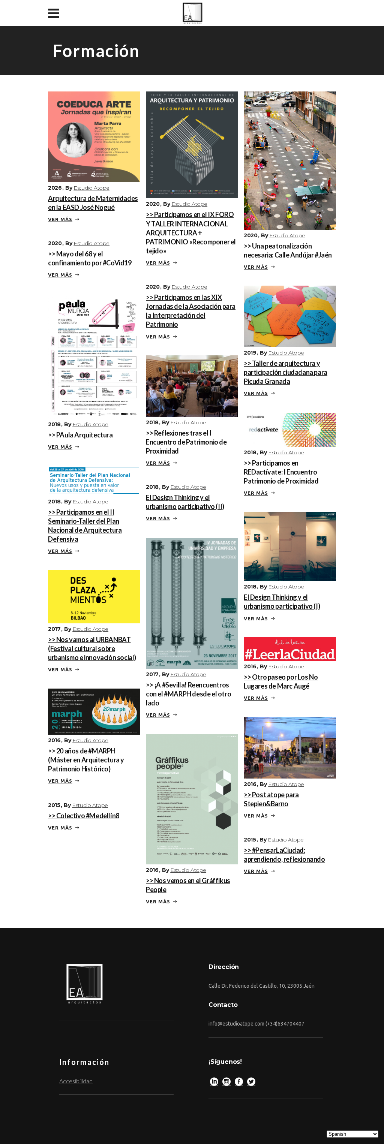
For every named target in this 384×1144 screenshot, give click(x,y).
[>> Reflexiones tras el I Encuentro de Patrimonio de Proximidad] (192, 385)
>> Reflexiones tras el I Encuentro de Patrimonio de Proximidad (186, 442)
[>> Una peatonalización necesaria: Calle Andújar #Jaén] (290, 159)
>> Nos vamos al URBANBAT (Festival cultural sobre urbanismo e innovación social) (92, 648)
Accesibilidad (76, 1080)
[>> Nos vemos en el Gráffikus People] (192, 798)
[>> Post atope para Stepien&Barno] (290, 746)
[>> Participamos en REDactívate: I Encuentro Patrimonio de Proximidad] (290, 428)
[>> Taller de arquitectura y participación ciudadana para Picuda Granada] (290, 315)
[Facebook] (239, 1083)
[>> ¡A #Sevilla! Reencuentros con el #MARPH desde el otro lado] (192, 602)
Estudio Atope (92, 187)
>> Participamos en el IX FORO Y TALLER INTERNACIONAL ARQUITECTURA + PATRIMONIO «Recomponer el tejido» (191, 232)
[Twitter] (251, 1083)
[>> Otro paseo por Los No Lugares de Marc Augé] (290, 647)
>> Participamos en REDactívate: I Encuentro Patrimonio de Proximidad (281, 472)
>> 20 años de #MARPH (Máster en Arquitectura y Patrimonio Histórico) (86, 760)
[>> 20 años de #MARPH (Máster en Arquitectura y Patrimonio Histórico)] (94, 710)
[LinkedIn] (214, 1083)
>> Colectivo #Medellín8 (83, 816)
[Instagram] (226, 1083)
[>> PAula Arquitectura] (94, 355)
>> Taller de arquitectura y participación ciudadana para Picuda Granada (285, 372)
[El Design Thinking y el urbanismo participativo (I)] (290, 545)
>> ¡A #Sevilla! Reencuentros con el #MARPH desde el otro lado (188, 694)
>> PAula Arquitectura (80, 435)
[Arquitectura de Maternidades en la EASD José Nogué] (94, 135)
